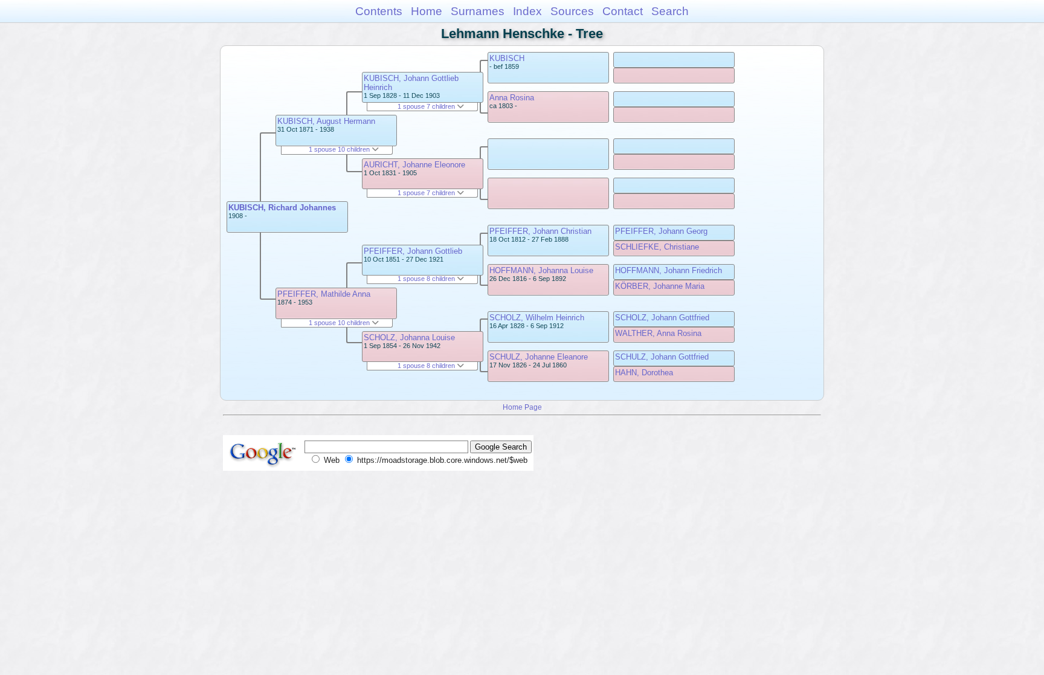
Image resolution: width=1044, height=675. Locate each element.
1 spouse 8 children (427, 278)
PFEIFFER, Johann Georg (661, 231)
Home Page (522, 407)
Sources (572, 11)
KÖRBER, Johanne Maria (659, 286)
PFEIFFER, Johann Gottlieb (413, 251)
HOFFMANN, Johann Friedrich (668, 270)
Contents (378, 11)
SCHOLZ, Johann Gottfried (662, 317)
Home (426, 11)
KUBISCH (506, 58)
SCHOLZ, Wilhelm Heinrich (536, 317)
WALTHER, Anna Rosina (658, 333)
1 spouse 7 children (427, 106)
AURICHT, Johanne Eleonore (414, 164)
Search (670, 11)
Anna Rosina (511, 97)
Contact (622, 11)
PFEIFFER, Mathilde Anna (323, 294)
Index (527, 11)
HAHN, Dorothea (644, 372)
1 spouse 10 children (340, 149)
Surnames (477, 11)
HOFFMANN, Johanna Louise (541, 270)
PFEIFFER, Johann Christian (540, 231)
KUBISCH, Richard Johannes (282, 207)
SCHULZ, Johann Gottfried (662, 356)
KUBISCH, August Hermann (326, 121)
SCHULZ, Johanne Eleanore (538, 356)
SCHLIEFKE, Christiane (657, 246)
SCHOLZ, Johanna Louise (409, 337)
